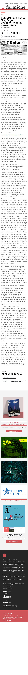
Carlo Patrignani (6, 27)
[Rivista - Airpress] (14, 596)
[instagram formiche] (8, 613)
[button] (3, 7)
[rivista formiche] (14, 519)
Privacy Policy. (12, 618)
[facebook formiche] (3, 613)
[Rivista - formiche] (14, 592)
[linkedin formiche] (11, 613)
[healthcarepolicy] (14, 606)
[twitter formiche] (6, 613)
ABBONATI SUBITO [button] (14, 431)
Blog (2, 14)
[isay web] (9, 620)
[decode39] (14, 601)
